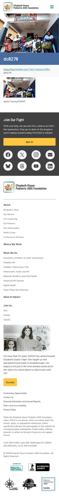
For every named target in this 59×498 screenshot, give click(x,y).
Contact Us (8, 397)
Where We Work (12, 244)
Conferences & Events (13, 237)
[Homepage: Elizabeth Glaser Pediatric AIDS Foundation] (13, 6)
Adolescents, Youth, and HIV (16, 271)
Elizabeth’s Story (11, 210)
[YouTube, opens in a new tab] (36, 166)
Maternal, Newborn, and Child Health (20, 276)
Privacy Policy (9, 409)
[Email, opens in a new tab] (50, 154)
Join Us (7, 305)
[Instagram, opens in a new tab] (36, 154)
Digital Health (9, 285)
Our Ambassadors (11, 228)
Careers (6, 319)
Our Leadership (10, 219)
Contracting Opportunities (15, 393)
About (6, 204)
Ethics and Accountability (14, 405)
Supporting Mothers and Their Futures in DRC (26, 69)
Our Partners (9, 223)
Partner (6, 315)
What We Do (10, 252)
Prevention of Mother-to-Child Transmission (23, 258)
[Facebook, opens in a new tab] (8, 154)
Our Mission (8, 214)
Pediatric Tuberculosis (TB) (15, 267)
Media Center (9, 232)
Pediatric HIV (9, 262)
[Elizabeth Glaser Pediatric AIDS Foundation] (24, 187)
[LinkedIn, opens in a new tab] (50, 166)
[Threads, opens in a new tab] (22, 166)
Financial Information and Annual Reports (22, 401)
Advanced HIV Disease (13, 280)
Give (5, 310)
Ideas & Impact (11, 296)
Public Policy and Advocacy (15, 289)
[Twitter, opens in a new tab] (22, 154)
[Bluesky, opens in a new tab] (8, 166)
